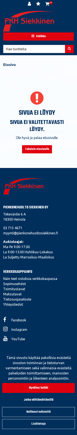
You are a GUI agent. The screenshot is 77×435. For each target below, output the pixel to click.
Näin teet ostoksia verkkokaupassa (30, 279)
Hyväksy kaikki (38, 387)
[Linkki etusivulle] (30, 21)
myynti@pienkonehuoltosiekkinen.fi (30, 233)
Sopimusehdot (14, 284)
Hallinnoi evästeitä (39, 411)
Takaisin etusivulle (37, 149)
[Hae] (69, 49)
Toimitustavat (14, 289)
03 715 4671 (12, 228)
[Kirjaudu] (30, 4)
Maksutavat (12, 294)
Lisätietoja (38, 423)
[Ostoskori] (47, 4)
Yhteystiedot (13, 304)
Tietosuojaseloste (17, 299)
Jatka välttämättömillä (38, 399)
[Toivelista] (38, 4)
